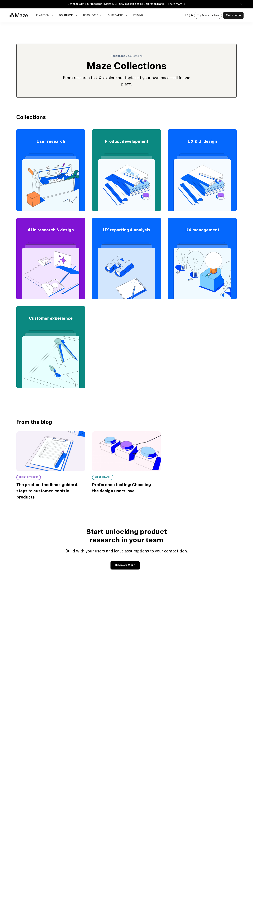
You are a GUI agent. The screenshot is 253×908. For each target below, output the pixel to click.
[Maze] (18, 15)
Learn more (175, 4)
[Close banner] (241, 4)
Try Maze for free (208, 15)
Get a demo (233, 15)
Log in (189, 15)
